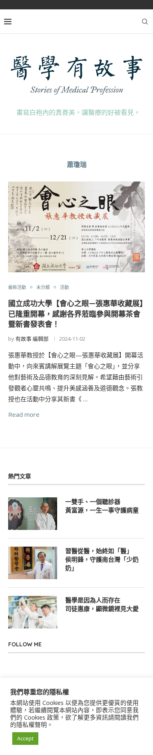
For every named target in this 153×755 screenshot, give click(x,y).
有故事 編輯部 (32, 338)
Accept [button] (25, 738)
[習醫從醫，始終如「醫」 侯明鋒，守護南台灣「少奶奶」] (32, 563)
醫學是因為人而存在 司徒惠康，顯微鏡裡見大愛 (102, 604)
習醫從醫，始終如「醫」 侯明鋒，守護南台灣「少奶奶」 (102, 559)
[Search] (145, 21)
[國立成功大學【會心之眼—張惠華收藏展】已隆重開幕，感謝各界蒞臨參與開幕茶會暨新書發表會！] (76, 227)
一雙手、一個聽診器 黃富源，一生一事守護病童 (102, 506)
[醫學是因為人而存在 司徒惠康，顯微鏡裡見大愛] (32, 612)
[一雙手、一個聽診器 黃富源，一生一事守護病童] (32, 513)
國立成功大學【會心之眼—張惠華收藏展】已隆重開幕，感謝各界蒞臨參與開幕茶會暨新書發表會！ (75, 314)
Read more (24, 414)
